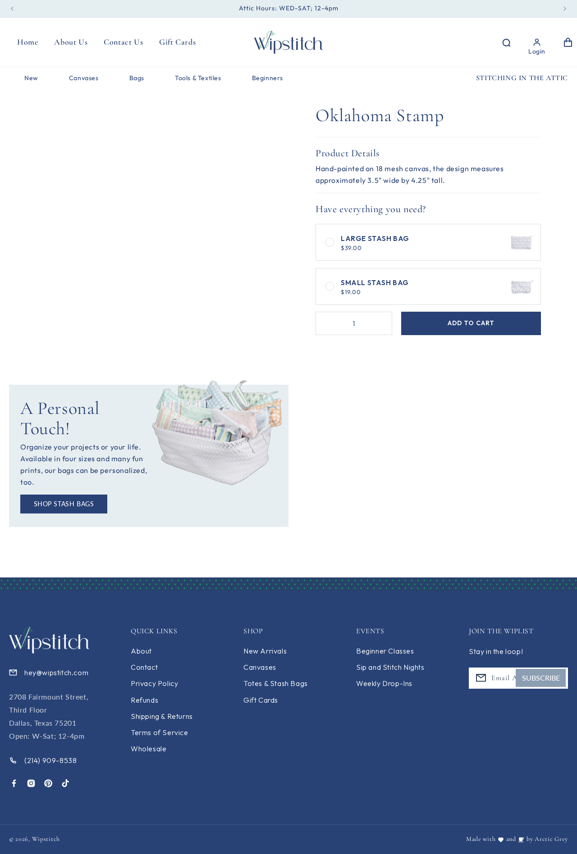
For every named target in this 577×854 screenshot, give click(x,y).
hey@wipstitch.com (56, 672)
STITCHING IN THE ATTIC (522, 78)
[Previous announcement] (12, 8)
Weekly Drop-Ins (384, 683)
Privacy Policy (154, 683)
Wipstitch (46, 839)
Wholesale (148, 748)
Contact (144, 667)
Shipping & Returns (162, 716)
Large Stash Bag (375, 242)
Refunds (144, 699)
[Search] (505, 42)
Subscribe (541, 677)
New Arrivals (265, 650)
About (141, 650)
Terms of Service (159, 732)
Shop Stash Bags (64, 504)
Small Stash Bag (375, 286)
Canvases (259, 667)
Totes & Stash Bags (275, 683)
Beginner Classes (385, 650)
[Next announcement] (565, 8)
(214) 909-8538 (50, 760)
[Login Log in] (536, 42)
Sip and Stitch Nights (390, 667)
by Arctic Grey (547, 839)
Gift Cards (260, 699)
